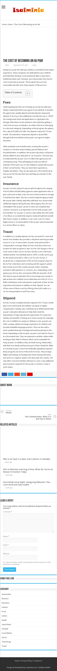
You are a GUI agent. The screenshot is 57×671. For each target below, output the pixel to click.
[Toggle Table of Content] (26, 93)
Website (6, 554)
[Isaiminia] (28, 9)
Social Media (7, 633)
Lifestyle (5, 629)
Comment (7, 512)
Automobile (6, 594)
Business (5, 599)
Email (6, 545)
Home (4, 24)
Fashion (5, 607)
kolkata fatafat (44, 667)
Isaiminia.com (31, 667)
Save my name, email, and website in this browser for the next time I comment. (27, 563)
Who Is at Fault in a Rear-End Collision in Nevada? (26, 459)
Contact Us (38, 661)
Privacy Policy (26, 661)
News (10, 24)
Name (6, 536)
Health (4, 620)
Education (5, 603)
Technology (6, 642)
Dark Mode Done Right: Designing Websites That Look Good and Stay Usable (26, 483)
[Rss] (29, 664)
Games (4, 616)
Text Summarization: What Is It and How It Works (38, 417)
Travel (4, 646)
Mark (7, 65)
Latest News (6, 624)
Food (4, 611)
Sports (4, 637)
